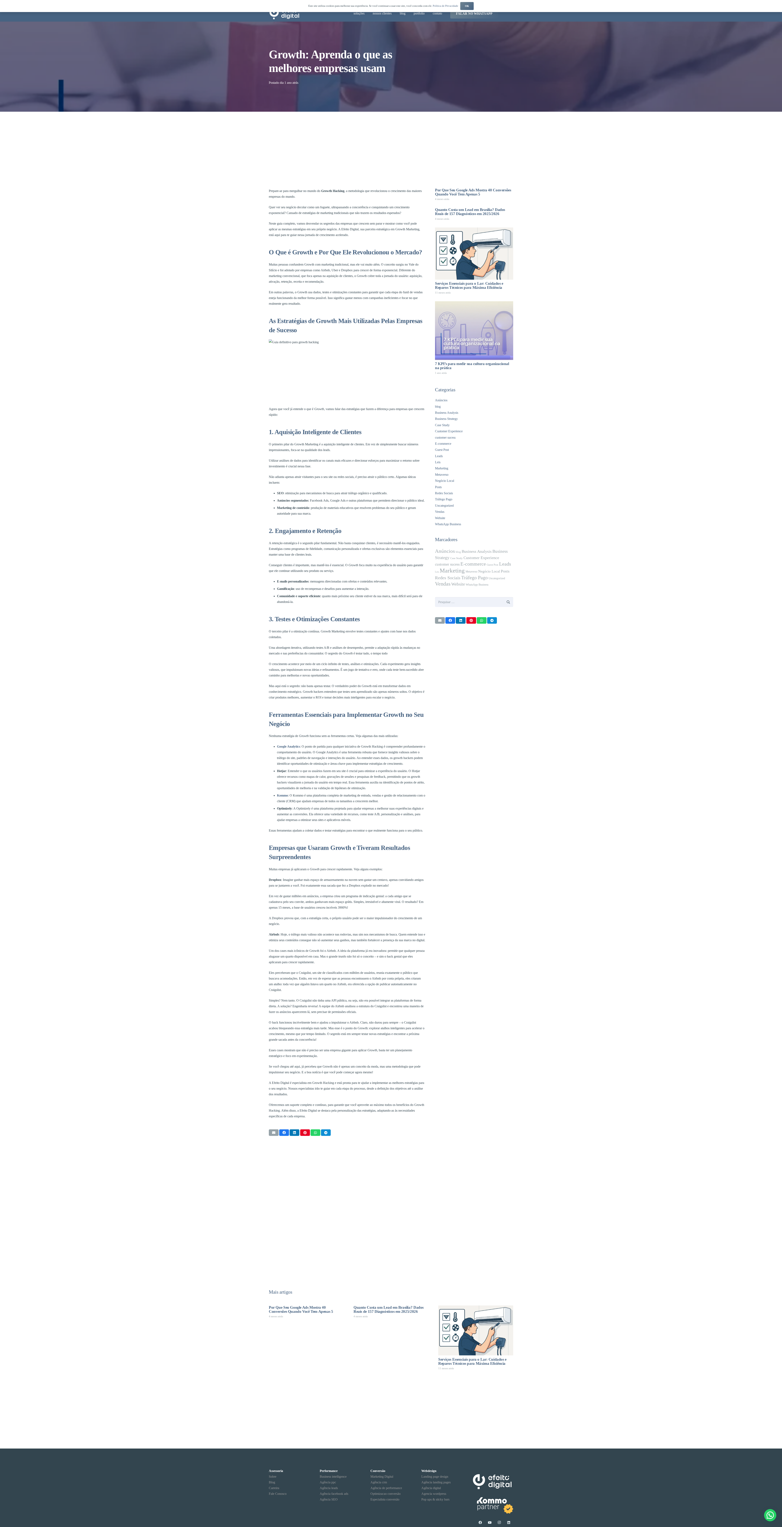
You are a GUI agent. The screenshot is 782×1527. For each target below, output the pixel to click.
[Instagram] (499, 1522)
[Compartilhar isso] (284, 1132)
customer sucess (445, 437)
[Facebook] (480, 1522)
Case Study (442, 425)
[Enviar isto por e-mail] (274, 1132)
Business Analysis (446, 412)
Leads (439, 456)
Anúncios (441, 400)
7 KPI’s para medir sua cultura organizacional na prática (472, 366)
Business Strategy (446, 418)
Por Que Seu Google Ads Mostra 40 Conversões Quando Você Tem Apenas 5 (473, 192)
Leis (437, 462)
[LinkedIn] (509, 1522)
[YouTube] (490, 1522)
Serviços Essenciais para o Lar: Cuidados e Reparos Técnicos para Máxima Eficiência (469, 285)
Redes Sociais (444, 493)
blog (438, 406)
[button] (770, 1515)
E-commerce (443, 443)
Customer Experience (449, 431)
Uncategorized (444, 505)
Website (440, 518)
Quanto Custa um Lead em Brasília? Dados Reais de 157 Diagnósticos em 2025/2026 (470, 211)
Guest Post (442, 449)
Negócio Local (444, 480)
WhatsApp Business (448, 524)
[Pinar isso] (305, 1132)
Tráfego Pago (443, 499)
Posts (438, 487)
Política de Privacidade (445, 5)
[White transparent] (492, 1504)
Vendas (439, 511)
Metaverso (441, 474)
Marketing (441, 468)
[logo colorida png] (284, 13)
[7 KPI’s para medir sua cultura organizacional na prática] (474, 330)
